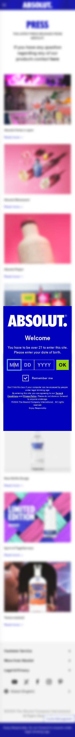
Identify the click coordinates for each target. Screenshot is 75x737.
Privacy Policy (29, 396)
